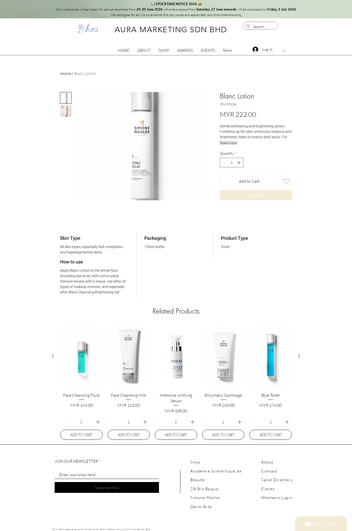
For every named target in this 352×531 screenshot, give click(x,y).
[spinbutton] (231, 162)
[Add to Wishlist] (286, 181)
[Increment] (239, 162)
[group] (176, 382)
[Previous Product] (53, 356)
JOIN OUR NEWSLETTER (76, 461)
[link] (283, 50)
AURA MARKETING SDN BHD (171, 29)
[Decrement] (224, 162)
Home (65, 73)
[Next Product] (299, 356)
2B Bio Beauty (204, 488)
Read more (228, 142)
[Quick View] (81, 356)
